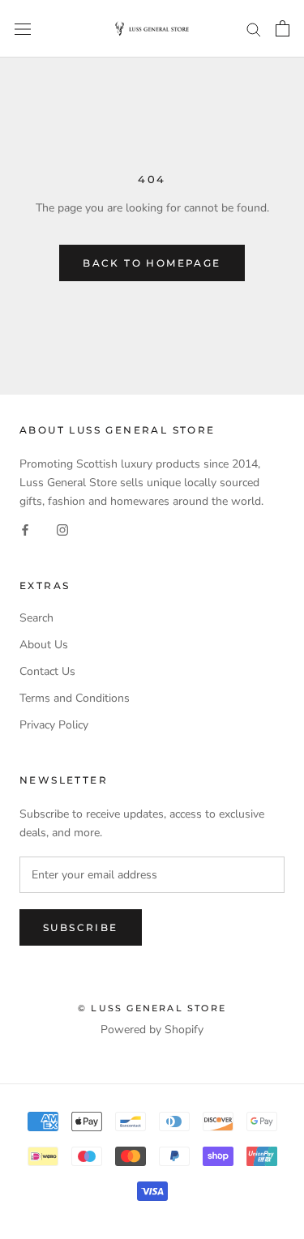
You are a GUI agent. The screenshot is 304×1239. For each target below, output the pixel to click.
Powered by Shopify (152, 1029)
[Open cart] (282, 28)
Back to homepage (152, 263)
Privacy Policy (53, 725)
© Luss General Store (152, 1008)
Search (36, 618)
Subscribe (80, 927)
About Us (43, 644)
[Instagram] (62, 529)
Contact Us (47, 671)
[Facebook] (25, 529)
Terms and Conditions (74, 698)
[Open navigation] (23, 29)
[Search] (253, 29)
